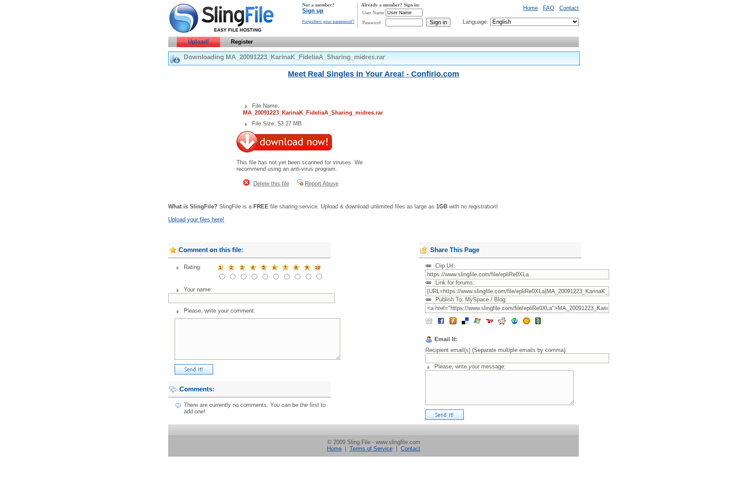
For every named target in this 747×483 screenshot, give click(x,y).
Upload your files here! (196, 219)
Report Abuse (321, 183)
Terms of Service (371, 448)
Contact (569, 8)
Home (530, 8)
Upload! (198, 41)
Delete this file (271, 183)
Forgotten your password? (328, 21)
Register (242, 41)
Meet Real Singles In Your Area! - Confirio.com (373, 74)
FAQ (548, 8)
